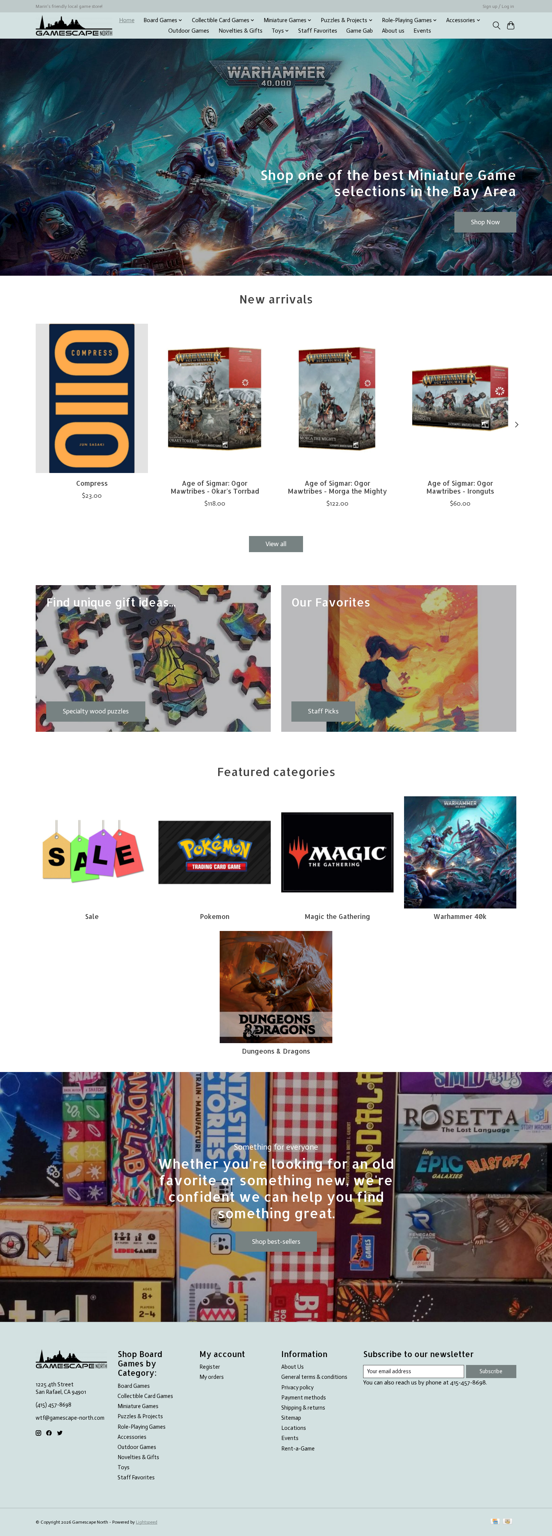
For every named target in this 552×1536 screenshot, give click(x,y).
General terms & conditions (314, 1377)
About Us (292, 1366)
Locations (293, 1428)
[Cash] (507, 1521)
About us (393, 30)
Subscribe (491, 1371)
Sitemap (291, 1417)
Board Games (134, 1386)
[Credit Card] (495, 1521)
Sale (92, 916)
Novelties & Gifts (240, 30)
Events (422, 30)
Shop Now (485, 222)
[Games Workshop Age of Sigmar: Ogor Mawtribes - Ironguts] (460, 398)
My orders (211, 1377)
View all (276, 544)
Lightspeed (146, 1522)
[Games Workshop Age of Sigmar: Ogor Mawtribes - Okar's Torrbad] (214, 398)
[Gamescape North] (74, 25)
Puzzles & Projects (140, 1416)
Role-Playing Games (142, 1426)
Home (126, 20)
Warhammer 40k (460, 916)
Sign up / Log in (498, 6)
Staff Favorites (317, 30)
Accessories (132, 1437)
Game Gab (359, 30)
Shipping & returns (303, 1407)
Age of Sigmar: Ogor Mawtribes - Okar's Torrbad (214, 487)
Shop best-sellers (276, 1241)
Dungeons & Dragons (276, 1051)
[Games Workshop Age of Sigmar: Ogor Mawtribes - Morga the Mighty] (337, 398)
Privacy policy (297, 1387)
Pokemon (214, 916)
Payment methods (303, 1397)
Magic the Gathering (337, 916)
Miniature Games (138, 1406)
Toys (124, 1467)
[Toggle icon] (496, 25)
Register (209, 1366)
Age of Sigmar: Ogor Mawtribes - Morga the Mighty (337, 487)
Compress (92, 483)
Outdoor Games (188, 30)
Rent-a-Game (298, 1448)
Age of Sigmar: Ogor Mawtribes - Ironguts (460, 487)
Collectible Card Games (145, 1396)
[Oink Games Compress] (92, 398)
